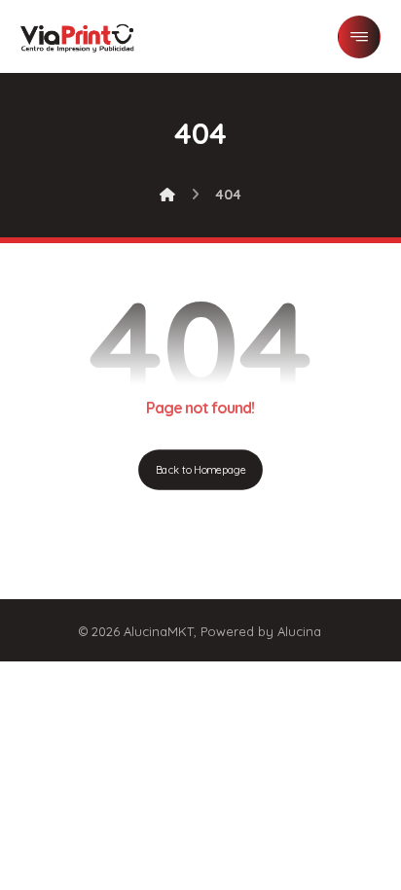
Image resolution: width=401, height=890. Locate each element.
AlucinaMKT (159, 631)
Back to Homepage (200, 470)
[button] (359, 37)
